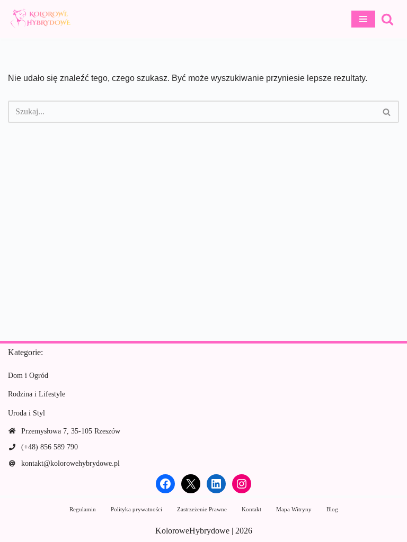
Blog (332, 509)
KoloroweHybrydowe (192, 530)
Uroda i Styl (26, 413)
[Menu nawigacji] (363, 19)
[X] (190, 483)
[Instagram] (241, 483)
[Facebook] (165, 483)
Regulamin (82, 509)
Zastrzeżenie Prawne (202, 509)
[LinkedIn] (216, 483)
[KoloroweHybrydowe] (40, 19)
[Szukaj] (387, 19)
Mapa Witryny (294, 509)
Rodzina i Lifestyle (36, 394)
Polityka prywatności (136, 509)
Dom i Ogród (28, 376)
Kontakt (251, 509)
